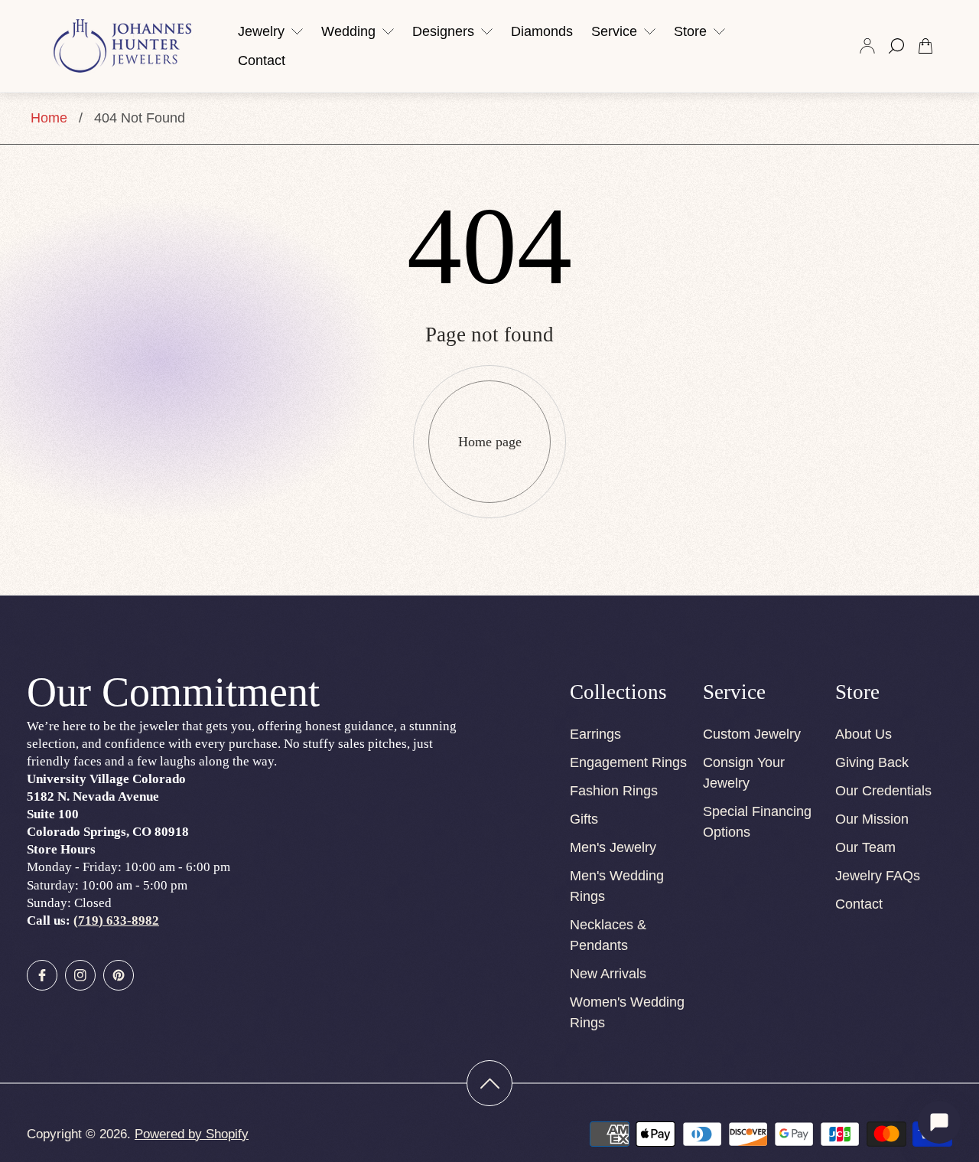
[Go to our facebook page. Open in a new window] (42, 975)
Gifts (584, 819)
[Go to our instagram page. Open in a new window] (80, 975)
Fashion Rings (614, 790)
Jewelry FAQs (877, 875)
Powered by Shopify (192, 1134)
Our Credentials (883, 790)
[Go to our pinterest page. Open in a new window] (118, 975)
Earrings (595, 734)
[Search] (896, 46)
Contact (859, 904)
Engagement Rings (628, 762)
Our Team (865, 847)
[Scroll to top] (489, 1083)
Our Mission (872, 819)
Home (49, 118)
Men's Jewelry (613, 847)
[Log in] (867, 46)
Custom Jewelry (752, 734)
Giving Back (872, 762)
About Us (863, 734)
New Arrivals (608, 973)
